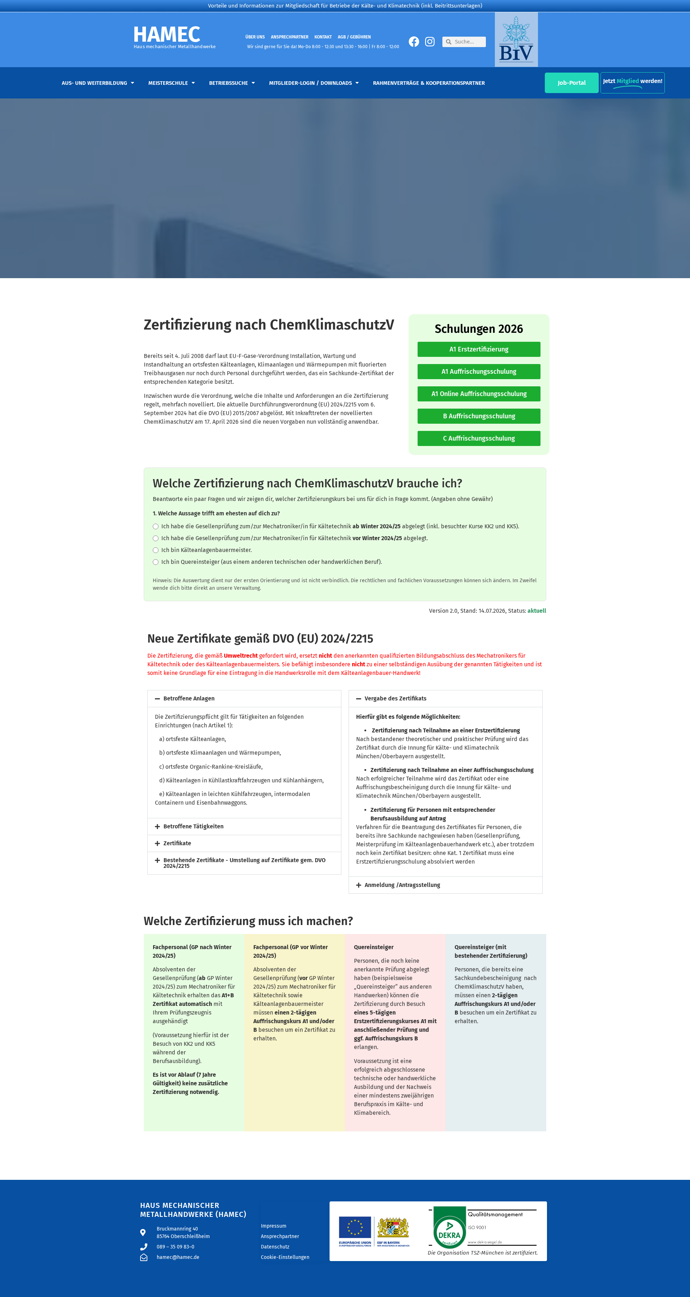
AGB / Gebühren (354, 37)
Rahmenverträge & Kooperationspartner (429, 83)
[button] (244, 698)
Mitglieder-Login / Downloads (310, 83)
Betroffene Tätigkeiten (194, 826)
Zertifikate (177, 843)
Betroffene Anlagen (189, 698)
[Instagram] (429, 41)
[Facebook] (414, 41)
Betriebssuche (228, 83)
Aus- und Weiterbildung (94, 83)
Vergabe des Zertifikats (396, 698)
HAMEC (167, 34)
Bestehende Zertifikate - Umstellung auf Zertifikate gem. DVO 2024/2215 (245, 863)
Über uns (255, 37)
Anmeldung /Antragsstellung (402, 885)
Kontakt (323, 37)
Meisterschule (168, 83)
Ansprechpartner (289, 37)
